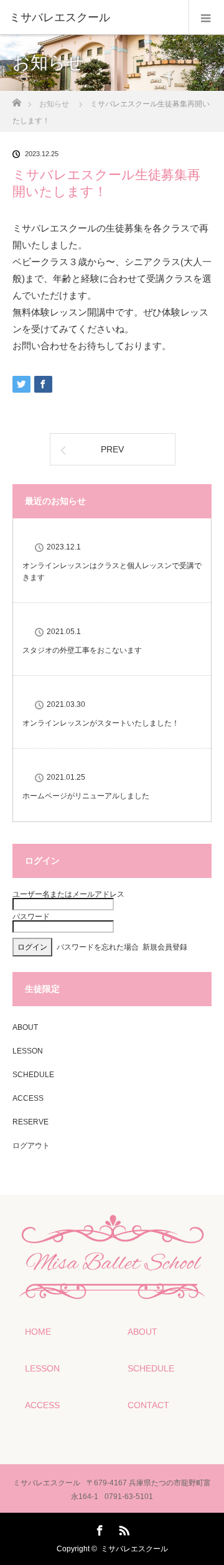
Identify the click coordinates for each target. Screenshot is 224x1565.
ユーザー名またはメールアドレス (68, 894)
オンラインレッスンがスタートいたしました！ (100, 723)
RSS (122, 1528)
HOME (38, 1332)
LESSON (27, 1051)
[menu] (206, 17)
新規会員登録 (164, 947)
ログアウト (31, 1145)
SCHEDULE (33, 1074)
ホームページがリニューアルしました (85, 796)
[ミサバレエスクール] (93, 17)
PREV (112, 449)
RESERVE (30, 1122)
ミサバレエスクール (134, 1548)
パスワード (31, 916)
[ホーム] (16, 99)
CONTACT (148, 1405)
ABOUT (25, 1027)
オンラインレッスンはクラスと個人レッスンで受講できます (112, 571)
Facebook (98, 1528)
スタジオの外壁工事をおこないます (82, 650)
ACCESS (28, 1098)
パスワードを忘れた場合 (98, 947)
